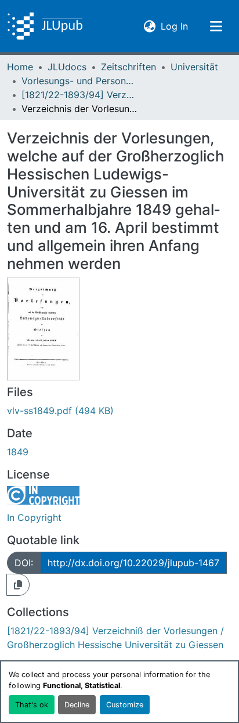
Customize (124, 704)
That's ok (31, 704)
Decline (76, 704)
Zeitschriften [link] (128, 67)
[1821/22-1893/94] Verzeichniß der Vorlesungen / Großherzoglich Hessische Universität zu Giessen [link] (79, 94)
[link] (119, 411)
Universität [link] (194, 67)
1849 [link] (17, 452)
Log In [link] (174, 26)
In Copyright (34, 517)
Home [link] (20, 67)
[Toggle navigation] (216, 26)
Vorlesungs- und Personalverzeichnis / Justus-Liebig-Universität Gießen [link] (79, 81)
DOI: (24, 563)
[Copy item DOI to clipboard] (18, 585)
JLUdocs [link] (67, 67)
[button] (45, 26)
